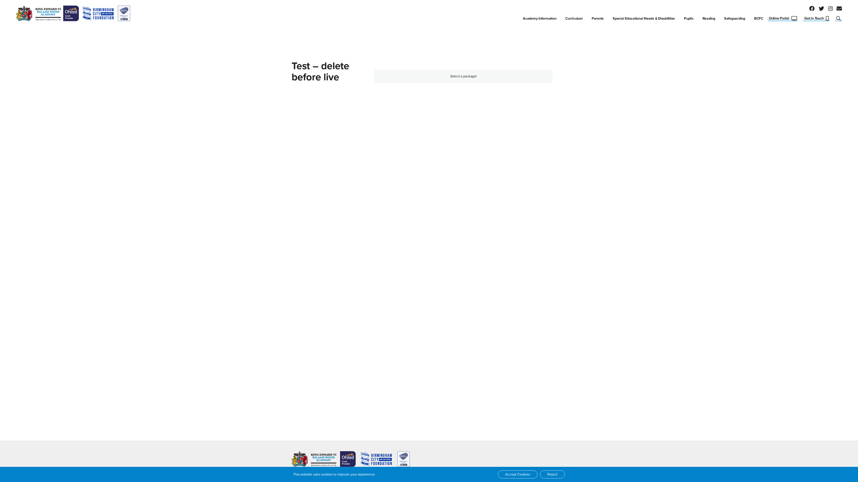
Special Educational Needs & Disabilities (644, 18)
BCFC (758, 18)
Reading (708, 18)
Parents (598, 18)
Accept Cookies (517, 474)
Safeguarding (734, 18)
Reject (552, 474)
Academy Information (539, 18)
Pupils (689, 18)
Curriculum (574, 18)
